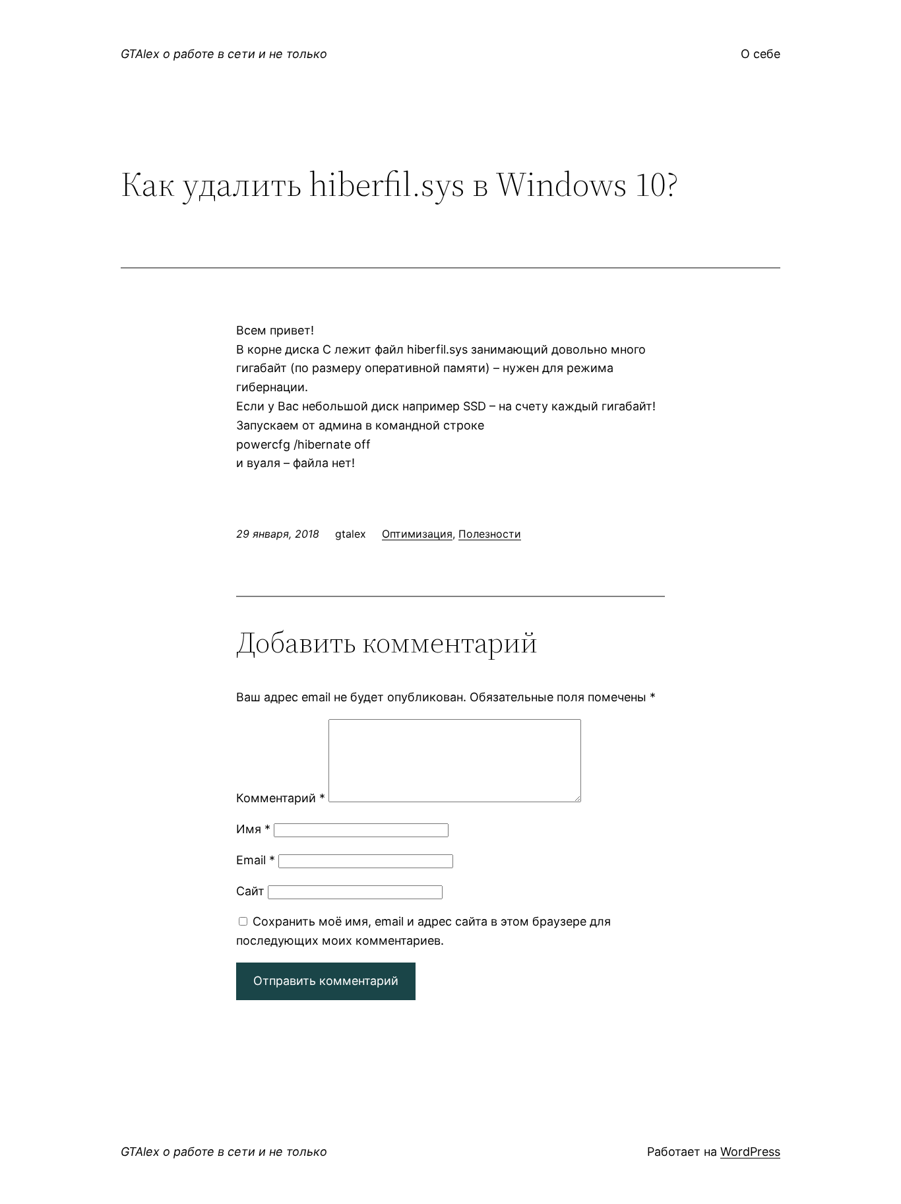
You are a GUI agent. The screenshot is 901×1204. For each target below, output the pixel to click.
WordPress (750, 1151)
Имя (253, 829)
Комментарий (280, 798)
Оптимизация (417, 533)
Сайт (250, 891)
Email (255, 860)
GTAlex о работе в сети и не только (224, 54)
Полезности (489, 533)
